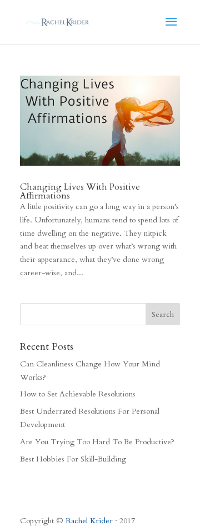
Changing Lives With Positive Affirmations (80, 191)
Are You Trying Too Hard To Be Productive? (97, 441)
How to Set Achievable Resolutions (78, 394)
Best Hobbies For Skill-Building (73, 459)
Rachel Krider (89, 520)
